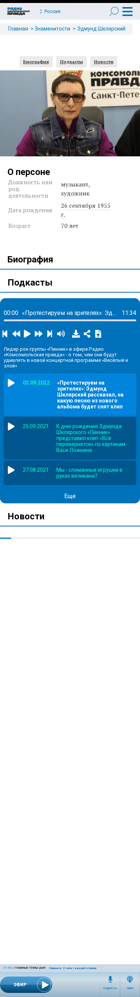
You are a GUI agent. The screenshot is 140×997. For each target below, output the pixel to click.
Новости (103, 61)
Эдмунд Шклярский (101, 29)
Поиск (114, 11)
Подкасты (110, 988)
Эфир (130, 988)
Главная (18, 29)
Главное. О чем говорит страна (72, 968)
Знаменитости (52, 29)
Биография (36, 61)
